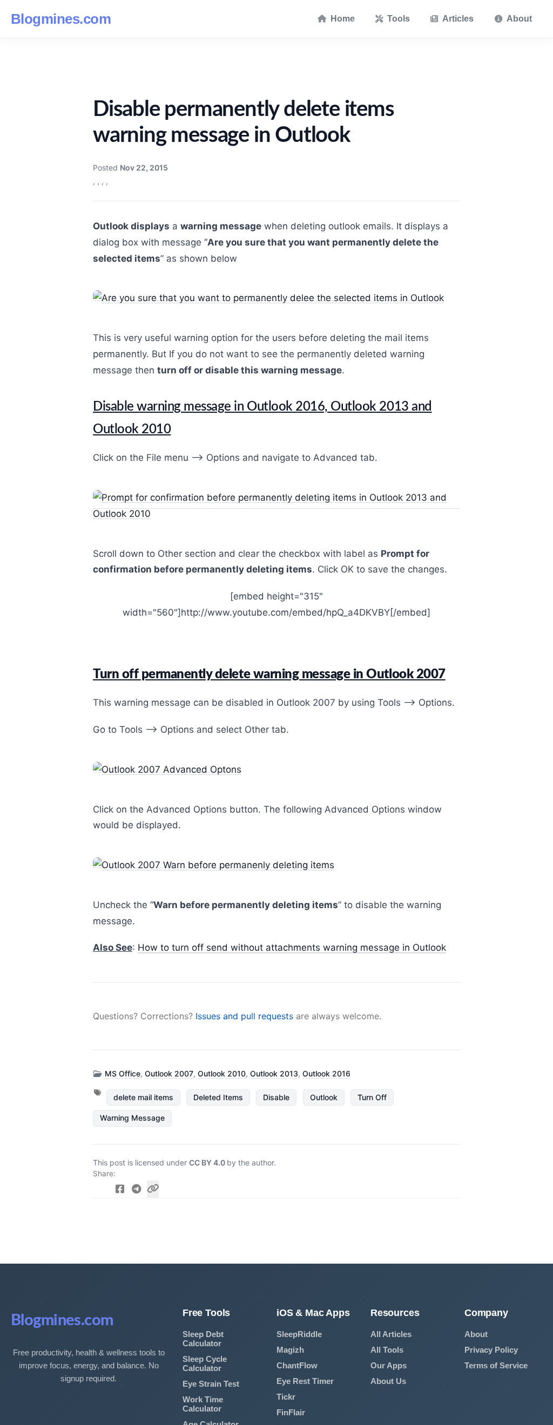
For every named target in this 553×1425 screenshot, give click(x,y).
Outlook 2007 (169, 1073)
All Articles (391, 1334)
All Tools (386, 1349)
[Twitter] (103, 1189)
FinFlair (290, 1412)
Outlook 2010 (222, 1073)
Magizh (290, 1349)
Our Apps (388, 1365)
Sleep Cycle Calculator (205, 1363)
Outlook (324, 1097)
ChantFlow (297, 1365)
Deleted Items (218, 1097)
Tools (398, 18)
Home (343, 18)
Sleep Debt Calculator (203, 1338)
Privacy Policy (491, 1349)
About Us (388, 1381)
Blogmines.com (61, 18)
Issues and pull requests (244, 1016)
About (519, 18)
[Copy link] (153, 1189)
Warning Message (132, 1117)
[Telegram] (136, 1189)
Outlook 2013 (274, 1073)
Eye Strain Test (211, 1383)
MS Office (122, 1073)
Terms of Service (496, 1365)
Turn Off (372, 1097)
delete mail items (143, 1097)
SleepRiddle (299, 1334)
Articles (458, 18)
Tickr (285, 1396)
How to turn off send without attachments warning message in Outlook (292, 947)
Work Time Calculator (203, 1404)
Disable (276, 1097)
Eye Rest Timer (305, 1381)
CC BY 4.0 (208, 1162)
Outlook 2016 (326, 1073)
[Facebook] (120, 1189)
